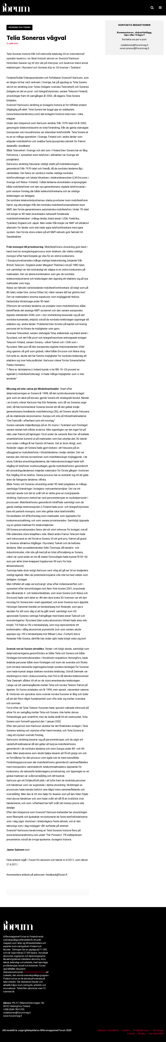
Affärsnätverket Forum (34, 972)
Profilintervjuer (141, 1030)
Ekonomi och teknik (19, 27)
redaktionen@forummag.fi (134, 45)
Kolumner (158, 1030)
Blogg (141, 1033)
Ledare (126, 1030)
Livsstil (131, 1033)
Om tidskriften (156, 1033)
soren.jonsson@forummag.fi (134, 48)
